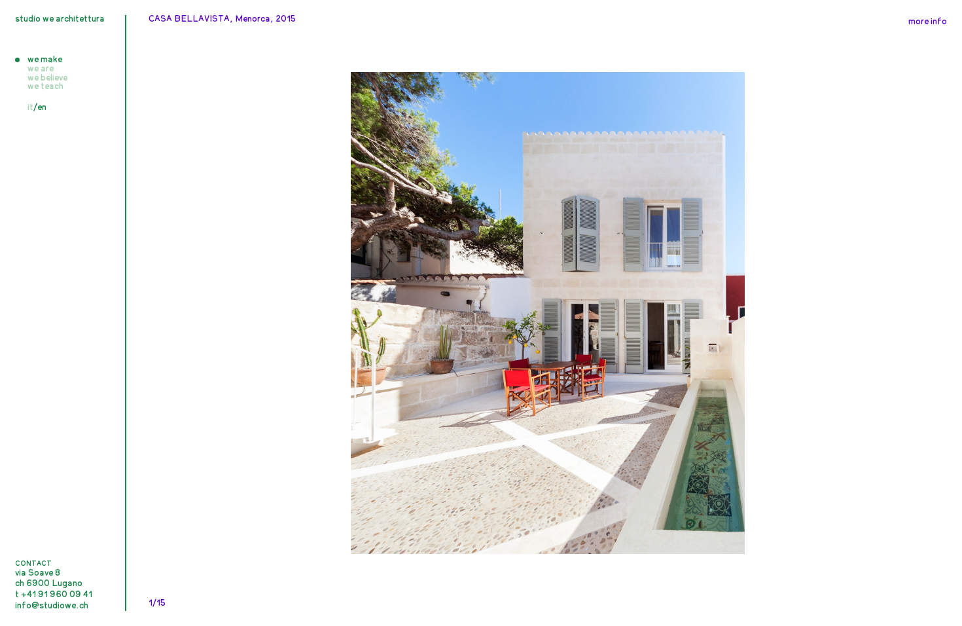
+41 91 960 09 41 (56, 594)
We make (44, 60)
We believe (47, 78)
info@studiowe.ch (51, 605)
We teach (45, 87)
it (30, 107)
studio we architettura (60, 19)
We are (40, 69)
